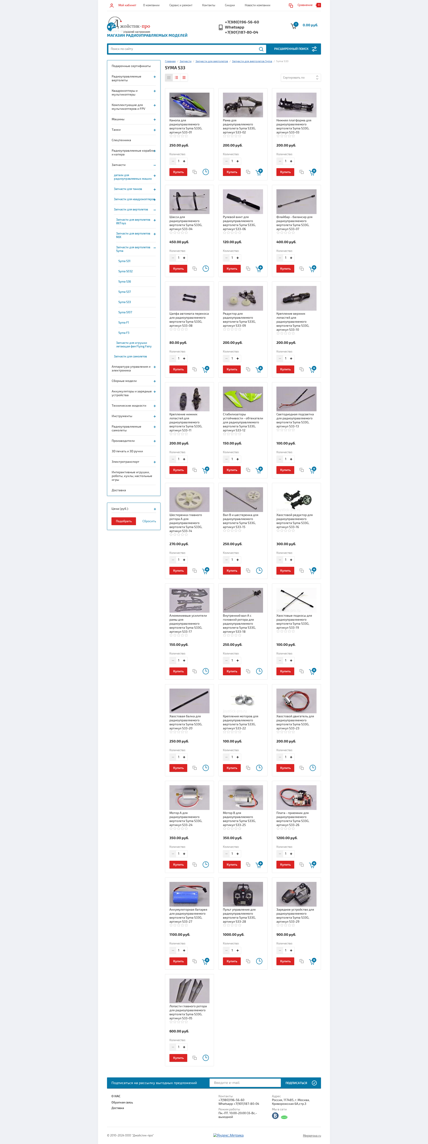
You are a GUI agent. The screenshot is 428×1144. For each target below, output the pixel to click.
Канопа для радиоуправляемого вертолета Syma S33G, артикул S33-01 (185, 126)
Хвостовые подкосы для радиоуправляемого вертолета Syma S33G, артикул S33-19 (294, 622)
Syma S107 (125, 312)
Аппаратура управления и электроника (131, 368)
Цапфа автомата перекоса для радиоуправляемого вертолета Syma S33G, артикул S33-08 (189, 320)
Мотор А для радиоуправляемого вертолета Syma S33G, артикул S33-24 (185, 819)
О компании (151, 5)
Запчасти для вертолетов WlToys (133, 221)
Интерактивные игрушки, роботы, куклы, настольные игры (132, 476)
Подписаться (296, 1083)
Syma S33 (124, 302)
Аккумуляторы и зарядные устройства (132, 393)
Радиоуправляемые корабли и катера (133, 152)
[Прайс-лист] (184, 77)
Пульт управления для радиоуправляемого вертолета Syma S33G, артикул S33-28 (239, 916)
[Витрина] (169, 77)
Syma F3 (123, 333)
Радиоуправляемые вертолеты (126, 78)
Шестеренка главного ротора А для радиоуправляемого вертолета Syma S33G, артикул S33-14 (185, 523)
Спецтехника (121, 140)
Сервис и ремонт (180, 5)
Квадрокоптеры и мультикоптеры (125, 92)
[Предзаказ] (206, 172)
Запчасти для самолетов (130, 356)
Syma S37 (124, 292)
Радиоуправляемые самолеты (126, 428)
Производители (123, 441)
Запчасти (119, 165)
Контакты (208, 5)
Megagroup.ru (312, 1136)
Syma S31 (124, 261)
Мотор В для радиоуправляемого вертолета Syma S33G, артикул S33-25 (239, 819)
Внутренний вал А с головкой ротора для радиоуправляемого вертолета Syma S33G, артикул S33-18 (239, 624)
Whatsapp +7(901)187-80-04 (241, 30)
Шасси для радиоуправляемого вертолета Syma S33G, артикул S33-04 (185, 223)
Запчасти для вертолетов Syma (133, 249)
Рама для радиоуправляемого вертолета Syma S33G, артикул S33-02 (239, 126)
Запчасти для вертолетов (131, 209)
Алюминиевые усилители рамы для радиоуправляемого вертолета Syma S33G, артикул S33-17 (188, 624)
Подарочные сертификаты (131, 66)
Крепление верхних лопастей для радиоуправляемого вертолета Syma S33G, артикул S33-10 (292, 322)
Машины (118, 119)
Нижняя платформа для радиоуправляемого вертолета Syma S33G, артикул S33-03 (293, 126)
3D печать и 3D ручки (127, 451)
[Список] (176, 77)
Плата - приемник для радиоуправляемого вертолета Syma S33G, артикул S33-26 (292, 819)
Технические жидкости (129, 406)
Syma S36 (124, 281)
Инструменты (122, 416)
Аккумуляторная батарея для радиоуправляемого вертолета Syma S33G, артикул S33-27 (188, 916)
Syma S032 (125, 271)
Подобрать (124, 521)
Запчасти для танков (128, 189)
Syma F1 (123, 322)
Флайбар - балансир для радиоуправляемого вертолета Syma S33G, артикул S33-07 (294, 223)
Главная (170, 61)
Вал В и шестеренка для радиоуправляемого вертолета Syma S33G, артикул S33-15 (240, 521)
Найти (261, 49)
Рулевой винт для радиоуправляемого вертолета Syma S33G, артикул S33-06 (239, 223)
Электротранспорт (125, 462)
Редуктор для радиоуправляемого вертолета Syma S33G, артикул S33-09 (239, 320)
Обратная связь (122, 1102)
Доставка (119, 490)
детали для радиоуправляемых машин (133, 177)
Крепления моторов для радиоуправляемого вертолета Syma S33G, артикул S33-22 (240, 722)
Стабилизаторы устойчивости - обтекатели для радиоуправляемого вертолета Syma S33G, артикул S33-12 (243, 422)
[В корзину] (259, 172)
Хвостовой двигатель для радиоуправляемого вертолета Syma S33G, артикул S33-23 (295, 722)
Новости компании (257, 5)
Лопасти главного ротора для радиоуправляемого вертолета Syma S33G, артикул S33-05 (188, 1012)
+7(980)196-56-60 (242, 22)
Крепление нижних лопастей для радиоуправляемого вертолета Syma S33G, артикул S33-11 (185, 422)
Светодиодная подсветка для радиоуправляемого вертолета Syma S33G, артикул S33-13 (295, 420)
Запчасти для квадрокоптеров (134, 199)
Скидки (230, 5)
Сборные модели (124, 381)
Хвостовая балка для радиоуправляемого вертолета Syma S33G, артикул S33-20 (185, 722)
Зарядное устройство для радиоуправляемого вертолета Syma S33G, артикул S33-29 (295, 916)
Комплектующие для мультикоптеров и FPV (128, 107)
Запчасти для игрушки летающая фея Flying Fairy (134, 344)
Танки (116, 130)
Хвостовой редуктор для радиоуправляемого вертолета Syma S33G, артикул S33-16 (294, 521)
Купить (178, 172)
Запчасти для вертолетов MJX (133, 235)
